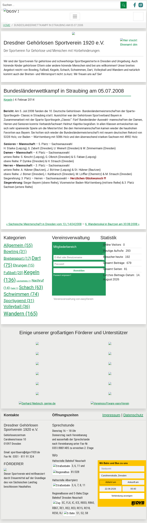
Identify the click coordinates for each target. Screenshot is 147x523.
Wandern (21, 314)
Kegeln (8, 99)
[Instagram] (131, 428)
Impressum (111, 415)
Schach (31, 287)
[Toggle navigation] (75, 16)
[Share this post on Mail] (139, 428)
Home (6, 25)
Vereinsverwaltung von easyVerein (73, 299)
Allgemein (18, 245)
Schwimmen (21, 294)
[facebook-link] (135, 4)
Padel (14, 288)
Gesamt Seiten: (113, 269)
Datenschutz (133, 415)
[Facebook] (123, 428)
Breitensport (17, 258)
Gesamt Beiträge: (114, 263)
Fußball (13, 273)
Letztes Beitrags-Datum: (119, 275)
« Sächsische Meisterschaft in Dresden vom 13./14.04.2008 (44, 224)
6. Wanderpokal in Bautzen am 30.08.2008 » (112, 224)
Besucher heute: (113, 257)
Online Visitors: (112, 244)
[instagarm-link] (140, 4)
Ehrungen (23, 265)
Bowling (15, 251)
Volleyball (17, 306)
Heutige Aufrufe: (114, 250)
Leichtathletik (23, 281)
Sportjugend (19, 300)
